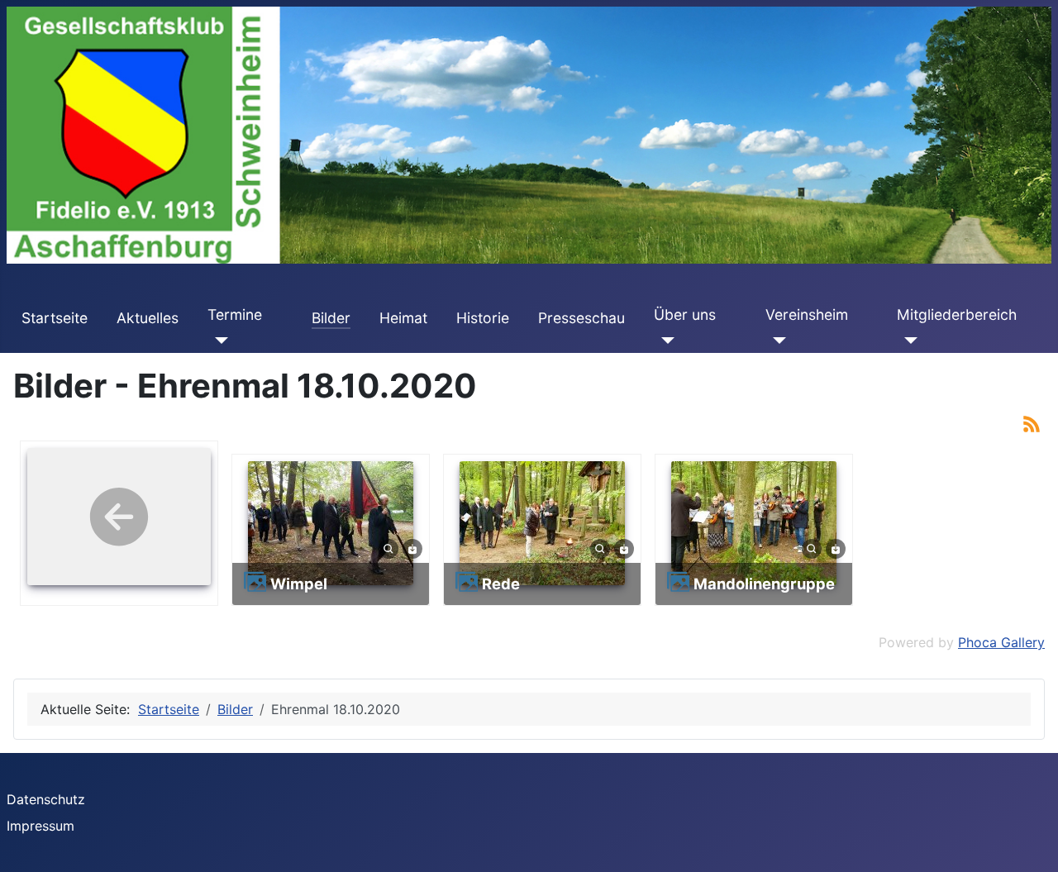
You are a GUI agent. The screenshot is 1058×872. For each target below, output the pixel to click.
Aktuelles (148, 317)
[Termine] (217, 340)
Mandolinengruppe (764, 583)
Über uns (685, 314)
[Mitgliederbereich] (907, 340)
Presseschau (581, 317)
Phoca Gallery (1001, 642)
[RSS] (1031, 422)
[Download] (412, 548)
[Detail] (388, 548)
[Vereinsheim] (775, 340)
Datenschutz (46, 799)
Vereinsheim (806, 314)
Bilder (331, 317)
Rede (501, 583)
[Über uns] (664, 340)
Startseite (54, 317)
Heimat (403, 317)
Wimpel (298, 583)
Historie (482, 317)
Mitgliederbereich (957, 314)
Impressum (40, 825)
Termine (234, 314)
